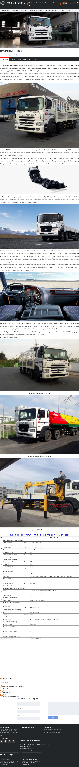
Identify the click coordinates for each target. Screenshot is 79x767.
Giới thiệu (24, 10)
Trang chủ (5, 10)
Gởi (53, 717)
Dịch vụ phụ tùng (36, 10)
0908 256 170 (66, 3)
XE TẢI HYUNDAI (22, 55)
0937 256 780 (6, 692)
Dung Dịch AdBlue (50, 10)
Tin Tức (61, 10)
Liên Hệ (69, 10)
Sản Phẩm (15, 10)
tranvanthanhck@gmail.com (11, 696)
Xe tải (12, 55)
